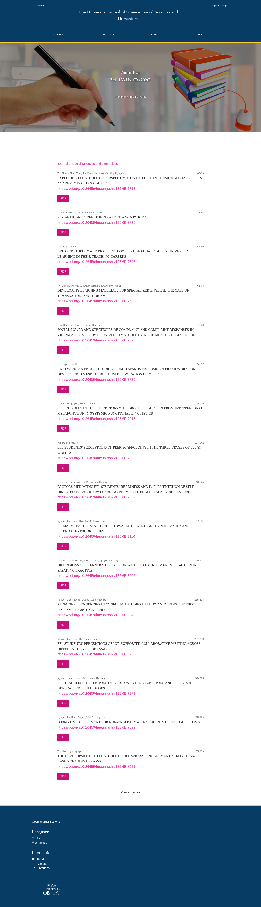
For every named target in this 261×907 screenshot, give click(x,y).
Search (155, 34)
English (40, 5)
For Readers (40, 859)
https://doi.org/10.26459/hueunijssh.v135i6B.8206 (96, 576)
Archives (108, 34)
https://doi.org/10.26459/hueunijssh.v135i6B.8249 (96, 615)
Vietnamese (39, 842)
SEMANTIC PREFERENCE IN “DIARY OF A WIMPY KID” (101, 217)
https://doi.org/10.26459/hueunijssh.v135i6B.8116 (96, 536)
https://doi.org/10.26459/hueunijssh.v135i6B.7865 (96, 458)
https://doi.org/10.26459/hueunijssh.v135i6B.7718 (96, 189)
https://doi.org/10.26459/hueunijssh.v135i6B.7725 (96, 222)
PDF (63, 198)
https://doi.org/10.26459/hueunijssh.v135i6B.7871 (96, 693)
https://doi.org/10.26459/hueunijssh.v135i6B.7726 (96, 379)
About (201, 34)
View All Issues (130, 792)
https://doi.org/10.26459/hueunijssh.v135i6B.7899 (96, 727)
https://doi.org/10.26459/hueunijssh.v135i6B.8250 (96, 654)
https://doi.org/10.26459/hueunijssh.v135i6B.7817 (96, 419)
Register (215, 5)
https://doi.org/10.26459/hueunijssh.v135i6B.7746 (96, 262)
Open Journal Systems (46, 821)
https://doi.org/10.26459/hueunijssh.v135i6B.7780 (96, 301)
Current (59, 34)
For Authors (39, 863)
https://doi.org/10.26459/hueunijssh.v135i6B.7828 (96, 340)
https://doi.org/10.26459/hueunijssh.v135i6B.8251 (96, 766)
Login (225, 5)
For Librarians (41, 868)
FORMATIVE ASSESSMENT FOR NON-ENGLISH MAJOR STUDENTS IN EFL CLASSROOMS (128, 722)
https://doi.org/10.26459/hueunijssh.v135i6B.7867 (96, 497)
